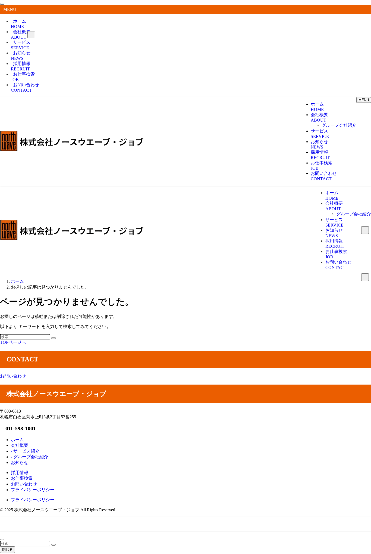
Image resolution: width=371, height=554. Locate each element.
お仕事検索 (23, 77)
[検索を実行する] (53, 338)
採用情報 (20, 66)
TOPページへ (13, 342)
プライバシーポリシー (32, 499)
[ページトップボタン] (2, 539)
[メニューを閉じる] (2, 4)
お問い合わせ (25, 87)
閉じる (7, 549)
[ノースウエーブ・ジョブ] (72, 149)
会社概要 (20, 34)
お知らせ (20, 56)
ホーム (18, 24)
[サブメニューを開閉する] (31, 34)
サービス (20, 45)
